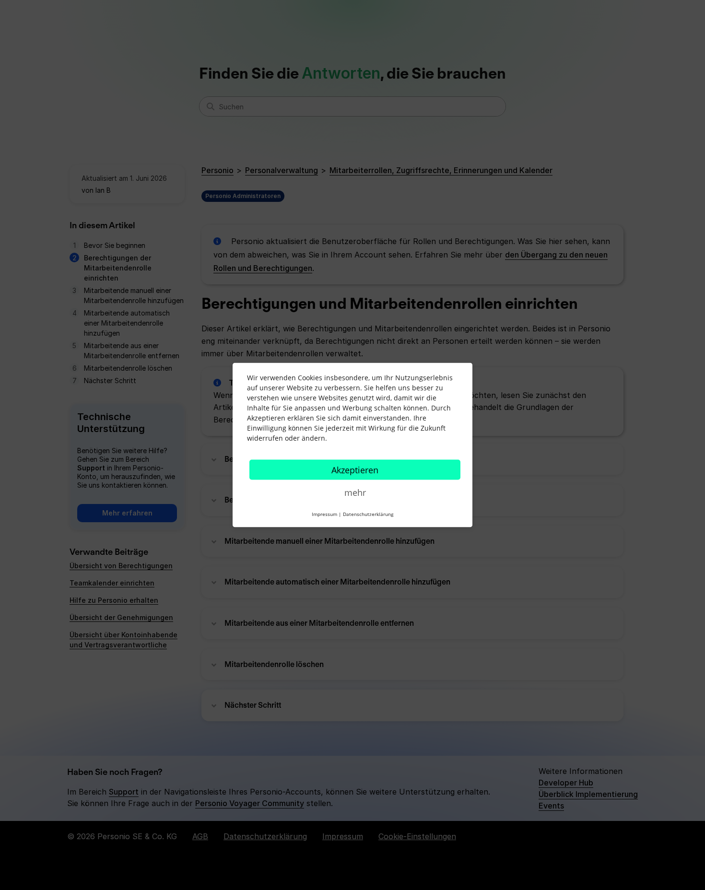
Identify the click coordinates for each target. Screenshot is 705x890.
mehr (355, 492)
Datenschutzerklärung (368, 514)
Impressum (324, 514)
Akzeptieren (354, 470)
